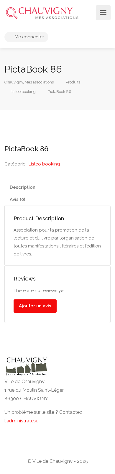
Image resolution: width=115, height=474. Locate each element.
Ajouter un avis (35, 306)
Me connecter (29, 37)
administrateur (21, 421)
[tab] (57, 187)
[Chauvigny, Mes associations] (42, 13)
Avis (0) (17, 199)
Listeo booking (44, 164)
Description (22, 187)
